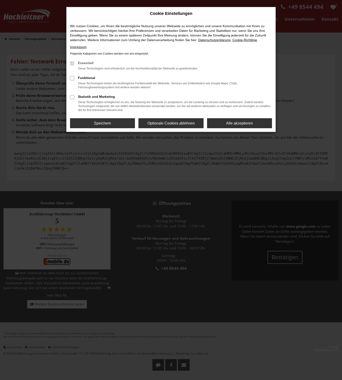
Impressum (78, 47)
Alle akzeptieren (239, 123)
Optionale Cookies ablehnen (171, 123)
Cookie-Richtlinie (244, 40)
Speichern (102, 123)
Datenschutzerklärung (214, 40)
